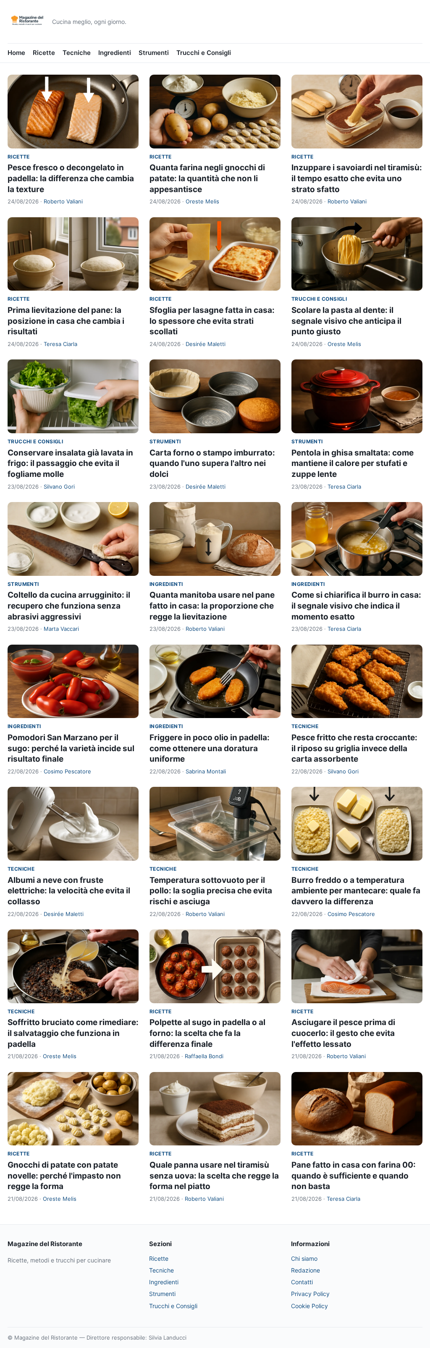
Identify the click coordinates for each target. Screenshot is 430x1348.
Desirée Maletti (205, 344)
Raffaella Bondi (204, 1056)
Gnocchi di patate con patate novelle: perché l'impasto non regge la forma (64, 1175)
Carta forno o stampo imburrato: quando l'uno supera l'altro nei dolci (212, 463)
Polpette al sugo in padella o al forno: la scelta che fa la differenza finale (207, 1033)
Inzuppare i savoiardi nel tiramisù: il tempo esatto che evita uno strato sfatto (356, 178)
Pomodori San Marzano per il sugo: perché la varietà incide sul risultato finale (71, 748)
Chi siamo (304, 1258)
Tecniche (77, 53)
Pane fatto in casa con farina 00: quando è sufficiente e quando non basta (353, 1175)
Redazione (305, 1270)
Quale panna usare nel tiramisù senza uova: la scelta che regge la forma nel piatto (214, 1175)
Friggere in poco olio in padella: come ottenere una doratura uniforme (209, 748)
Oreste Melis (202, 201)
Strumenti (154, 53)
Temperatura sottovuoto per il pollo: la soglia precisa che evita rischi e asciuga (210, 890)
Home (16, 53)
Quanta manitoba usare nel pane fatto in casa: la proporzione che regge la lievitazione (212, 605)
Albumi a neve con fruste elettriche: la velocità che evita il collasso (69, 890)
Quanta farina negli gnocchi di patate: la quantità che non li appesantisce (207, 178)
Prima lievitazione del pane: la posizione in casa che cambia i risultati (66, 320)
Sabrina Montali (206, 771)
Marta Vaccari (61, 628)
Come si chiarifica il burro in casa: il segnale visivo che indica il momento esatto (356, 605)
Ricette (44, 53)
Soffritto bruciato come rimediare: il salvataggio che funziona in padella (73, 1033)
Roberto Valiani (63, 201)
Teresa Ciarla (60, 344)
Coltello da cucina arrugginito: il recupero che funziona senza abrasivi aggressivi (69, 605)
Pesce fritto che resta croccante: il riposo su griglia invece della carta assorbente (354, 748)
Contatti (302, 1282)
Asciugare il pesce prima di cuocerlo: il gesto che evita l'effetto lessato (343, 1033)
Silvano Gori (59, 486)
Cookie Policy (309, 1305)
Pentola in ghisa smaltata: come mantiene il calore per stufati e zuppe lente (352, 463)
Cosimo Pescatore (67, 771)
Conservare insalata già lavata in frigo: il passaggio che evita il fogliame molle (70, 463)
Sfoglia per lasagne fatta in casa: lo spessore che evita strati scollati (212, 320)
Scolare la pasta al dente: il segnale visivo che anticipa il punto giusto (346, 320)
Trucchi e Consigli (203, 53)
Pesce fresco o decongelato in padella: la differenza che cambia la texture (71, 178)
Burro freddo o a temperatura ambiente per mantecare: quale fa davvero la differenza (355, 890)
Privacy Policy (310, 1293)
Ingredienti (114, 53)
